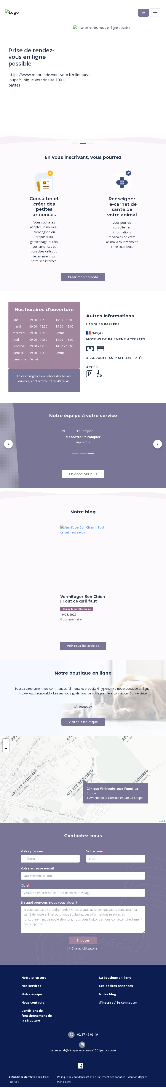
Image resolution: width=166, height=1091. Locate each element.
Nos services (31, 986)
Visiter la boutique (83, 722)
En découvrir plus (83, 474)
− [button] (6, 748)
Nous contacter (33, 1002)
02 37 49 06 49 (87, 1034)
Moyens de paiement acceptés (115, 339)
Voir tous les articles (83, 646)
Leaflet (161, 821)
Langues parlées (103, 324)
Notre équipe (31, 994)
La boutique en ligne (115, 977)
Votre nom (94, 851)
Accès (92, 367)
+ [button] (6, 742)
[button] (8, 444)
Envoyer (83, 940)
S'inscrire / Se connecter (118, 1002)
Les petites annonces (116, 986)
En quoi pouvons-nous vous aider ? (49, 903)
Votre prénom (32, 851)
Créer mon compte (83, 277)
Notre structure (33, 977)
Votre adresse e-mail (37, 868)
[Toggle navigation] (155, 12)
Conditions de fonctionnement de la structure (36, 1015)
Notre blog (107, 994)
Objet (25, 885)
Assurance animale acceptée (115, 358)
